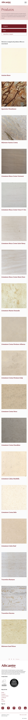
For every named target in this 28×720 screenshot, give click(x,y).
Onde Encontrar (4, 696)
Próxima (17, 659)
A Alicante (3, 697)
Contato (3, 701)
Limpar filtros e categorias (8, 34)
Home (2, 692)
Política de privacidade (23, 714)
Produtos (3, 694)
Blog (2, 699)
